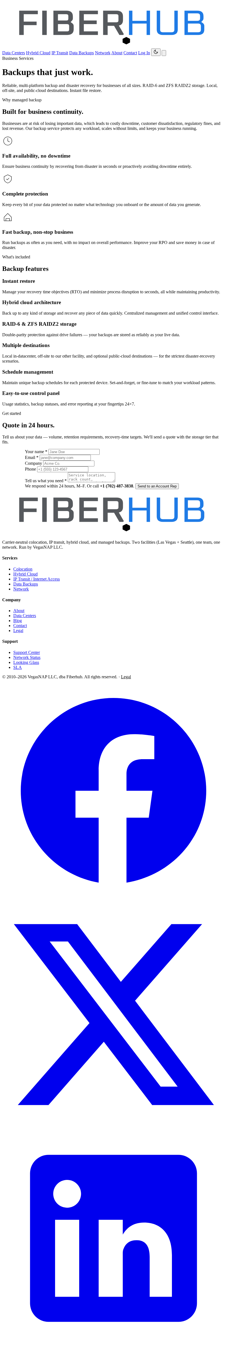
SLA (17, 667)
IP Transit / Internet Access (36, 579)
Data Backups (81, 52)
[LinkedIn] (113, 1348)
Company (33, 463)
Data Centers (13, 52)
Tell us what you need (46, 480)
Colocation (22, 569)
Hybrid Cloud (38, 52)
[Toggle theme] (156, 52)
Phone (30, 469)
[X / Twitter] (113, 1124)
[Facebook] (113, 900)
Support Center (26, 652)
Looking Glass (26, 662)
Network (102, 52)
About (116, 52)
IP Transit (59, 52)
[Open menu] (164, 53)
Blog (17, 620)
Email (31, 457)
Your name (36, 451)
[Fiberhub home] (113, 45)
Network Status (26, 657)
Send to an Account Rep (157, 486)
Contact (130, 52)
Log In (144, 52)
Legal (18, 630)
